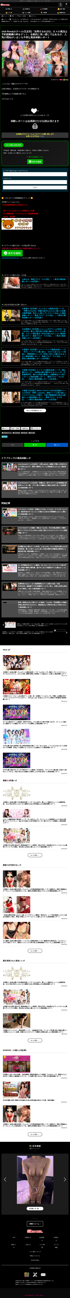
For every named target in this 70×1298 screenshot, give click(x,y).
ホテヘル (6, 428)
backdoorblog (35, 1260)
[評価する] (34, 111)
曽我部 (5, 436)
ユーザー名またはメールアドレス (15, 171)
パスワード (7, 178)
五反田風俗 (17, 433)
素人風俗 (32, 433)
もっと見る (34, 855)
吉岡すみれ (25, 428)
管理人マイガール (35, 1256)
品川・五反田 (15, 428)
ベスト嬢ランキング (35, 1251)
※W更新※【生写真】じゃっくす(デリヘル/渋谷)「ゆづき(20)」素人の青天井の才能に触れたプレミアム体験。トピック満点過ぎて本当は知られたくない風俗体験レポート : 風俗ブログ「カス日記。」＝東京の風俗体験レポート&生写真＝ (44, 333)
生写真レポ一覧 (34, 1208)
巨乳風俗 (25, 433)
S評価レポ (28, 1237)
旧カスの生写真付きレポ (33, 410)
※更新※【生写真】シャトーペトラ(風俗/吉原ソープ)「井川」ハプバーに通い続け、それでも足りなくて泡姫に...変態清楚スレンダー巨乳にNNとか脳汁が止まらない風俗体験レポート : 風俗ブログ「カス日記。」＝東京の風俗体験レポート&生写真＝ (44, 354)
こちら (41, 136)
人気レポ (28, 1244)
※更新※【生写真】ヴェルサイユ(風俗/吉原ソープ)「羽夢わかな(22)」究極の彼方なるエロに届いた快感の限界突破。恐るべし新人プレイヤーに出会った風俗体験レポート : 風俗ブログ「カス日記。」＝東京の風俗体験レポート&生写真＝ (44, 313)
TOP (13, 1237)
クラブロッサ (36, 428)
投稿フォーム (34, 1224)
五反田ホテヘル (7, 433)
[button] (57, 445)
